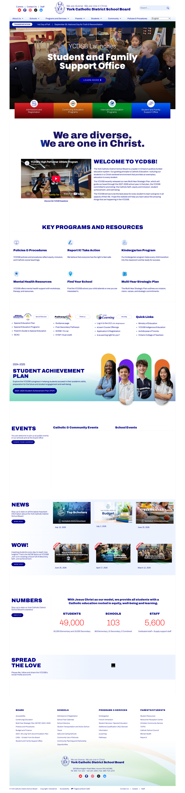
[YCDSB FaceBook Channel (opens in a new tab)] (26, 10)
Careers (19, 7)
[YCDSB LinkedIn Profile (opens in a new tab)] (41, 10)
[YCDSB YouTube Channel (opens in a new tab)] (20, 10)
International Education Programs (112, 111)
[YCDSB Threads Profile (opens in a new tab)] (37, 10)
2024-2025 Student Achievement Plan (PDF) (35, 391)
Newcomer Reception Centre (151, 720)
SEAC (17, 335)
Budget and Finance (24, 730)
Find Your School (79, 281)
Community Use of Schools (67, 737)
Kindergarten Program (138, 250)
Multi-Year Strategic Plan (140, 281)
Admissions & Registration (67, 716)
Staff (42, 7)
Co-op (65, 331)
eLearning (103, 734)
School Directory (63, 723)
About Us (16, 18)
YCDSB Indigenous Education (151, 327)
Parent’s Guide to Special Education (30, 331)
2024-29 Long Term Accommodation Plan (32, 734)
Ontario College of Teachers (150, 335)
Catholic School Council (149, 730)
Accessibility (20, 716)
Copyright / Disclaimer (48, 789)
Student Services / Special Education (113, 723)
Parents (78, 18)
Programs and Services (56, 18)
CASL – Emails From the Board (28, 737)
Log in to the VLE (111, 323)
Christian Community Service (151, 723)
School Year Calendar (65, 720)
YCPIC (143, 727)
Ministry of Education (147, 323)
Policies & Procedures (137, 18)
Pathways (102, 737)
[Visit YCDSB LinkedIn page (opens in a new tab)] (104, 776)
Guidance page (62, 323)
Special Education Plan (24, 323)
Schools (33, 18)
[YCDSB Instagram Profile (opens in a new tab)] (31, 10)
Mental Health (145, 734)
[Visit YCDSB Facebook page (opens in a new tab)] (88, 776)
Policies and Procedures (25, 727)
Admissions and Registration (34, 111)
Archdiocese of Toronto (148, 331)
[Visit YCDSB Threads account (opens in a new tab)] (100, 776)
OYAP (58, 335)
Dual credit (67, 335)
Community (113, 18)
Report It (143, 737)
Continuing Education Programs (73, 111)
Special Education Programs (27, 327)
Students (95, 18)
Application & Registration (108, 331)
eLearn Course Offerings (108, 327)
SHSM (59, 331)
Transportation (22, 24)
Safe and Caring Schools (67, 734)
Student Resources (147, 716)
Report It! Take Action (83, 250)
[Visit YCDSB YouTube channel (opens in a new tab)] (82, 776)
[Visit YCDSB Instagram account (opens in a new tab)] (94, 776)
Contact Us (32, 7)
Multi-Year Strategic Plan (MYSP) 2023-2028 (33, 723)
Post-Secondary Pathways (67, 327)
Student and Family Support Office (150, 111)
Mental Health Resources (32, 281)
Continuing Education (24, 720)
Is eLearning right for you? (108, 335)
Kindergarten (104, 716)
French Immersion (106, 720)
